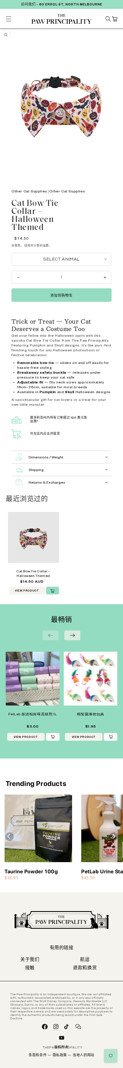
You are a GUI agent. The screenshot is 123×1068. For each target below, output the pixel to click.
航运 (85, 960)
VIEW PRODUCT (27, 591)
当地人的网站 (83, 1055)
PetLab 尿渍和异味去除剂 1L (32, 715)
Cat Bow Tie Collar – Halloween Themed (33, 574)
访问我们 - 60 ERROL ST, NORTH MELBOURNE (61, 5)
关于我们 (29, 960)
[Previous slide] (51, 635)
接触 (30, 968)
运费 (46, 245)
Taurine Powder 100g (31, 871)
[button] (114, 19)
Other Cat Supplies (29, 192)
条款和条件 (40, 1055)
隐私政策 (62, 1055)
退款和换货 (85, 968)
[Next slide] (72, 635)
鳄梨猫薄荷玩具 (90, 715)
